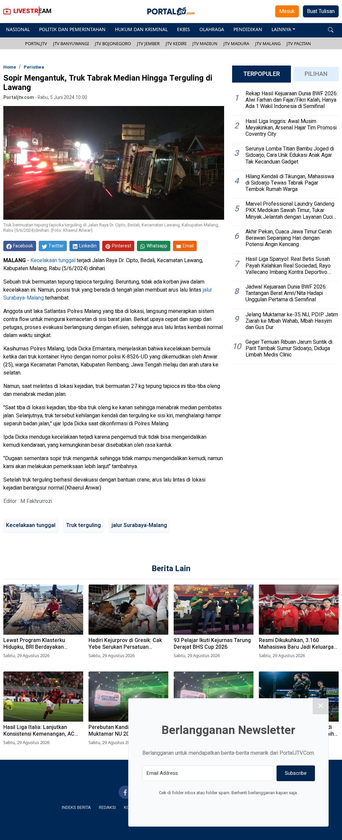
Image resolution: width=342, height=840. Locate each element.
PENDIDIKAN (247, 29)
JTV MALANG (268, 43)
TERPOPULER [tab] (261, 74)
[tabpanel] (285, 226)
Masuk (287, 11)
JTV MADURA (236, 43)
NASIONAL (18, 29)
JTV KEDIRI (176, 43)
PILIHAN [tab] (316, 74)
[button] (330, 29)
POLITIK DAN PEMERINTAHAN (72, 29)
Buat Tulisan (321, 11)
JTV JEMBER (148, 43)
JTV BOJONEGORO (113, 43)
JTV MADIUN (204, 43)
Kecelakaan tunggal (52, 260)
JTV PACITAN (299, 43)
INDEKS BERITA (76, 807)
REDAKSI (107, 807)
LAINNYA (281, 29)
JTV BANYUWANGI (71, 43)
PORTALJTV (36, 43)
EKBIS (183, 29)
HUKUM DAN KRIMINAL (141, 29)
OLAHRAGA (211, 29)
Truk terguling (83, 525)
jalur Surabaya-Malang (139, 525)
